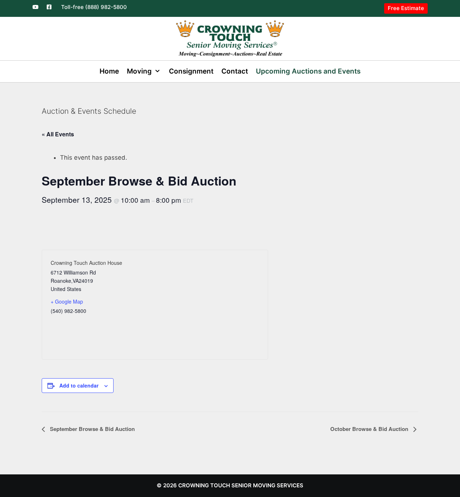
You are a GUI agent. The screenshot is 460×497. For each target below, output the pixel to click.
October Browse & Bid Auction (370, 429)
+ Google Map (67, 301)
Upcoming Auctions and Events (308, 71)
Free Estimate (406, 8)
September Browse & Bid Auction (92, 429)
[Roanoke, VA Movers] (230, 38)
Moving (139, 71)
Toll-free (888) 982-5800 (94, 7)
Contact (234, 71)
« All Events (58, 134)
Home (109, 71)
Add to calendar (78, 385)
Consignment (191, 71)
